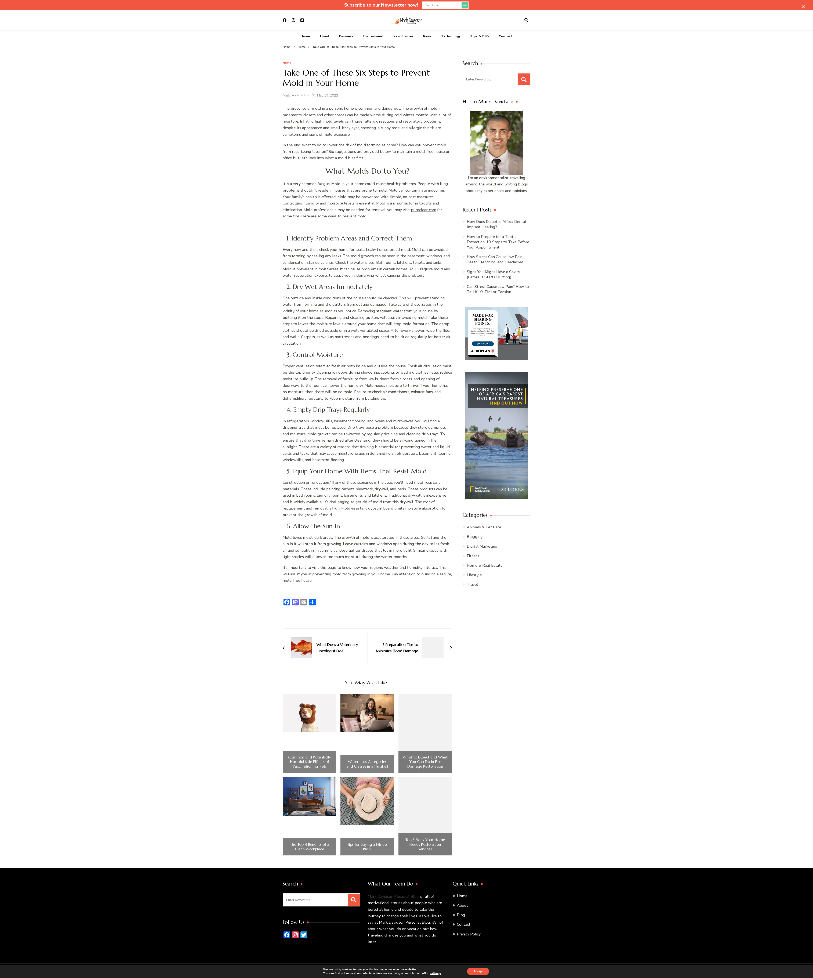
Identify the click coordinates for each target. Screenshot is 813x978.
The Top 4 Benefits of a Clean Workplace (309, 846)
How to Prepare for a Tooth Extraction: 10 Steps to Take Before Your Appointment (498, 242)
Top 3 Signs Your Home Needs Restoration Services (425, 844)
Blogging (475, 536)
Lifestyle (474, 574)
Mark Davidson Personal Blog (393, 896)
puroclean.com (423, 209)
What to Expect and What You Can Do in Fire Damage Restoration (425, 762)
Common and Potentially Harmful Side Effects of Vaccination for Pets (309, 762)
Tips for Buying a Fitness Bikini (367, 846)
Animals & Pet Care (484, 527)
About (324, 36)
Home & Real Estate (485, 565)
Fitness (473, 555)
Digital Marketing (482, 546)
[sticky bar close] (803, 7)
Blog (461, 914)
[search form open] (526, 20)
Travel (472, 584)
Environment (373, 36)
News (427, 36)
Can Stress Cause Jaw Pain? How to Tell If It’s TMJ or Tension (498, 289)
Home (305, 36)
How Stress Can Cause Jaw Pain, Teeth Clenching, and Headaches (495, 259)
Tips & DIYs (479, 36)
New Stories (403, 36)
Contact (505, 36)
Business (346, 36)
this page (328, 567)
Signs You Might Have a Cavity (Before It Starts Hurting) (493, 274)
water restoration (298, 275)
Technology (451, 36)
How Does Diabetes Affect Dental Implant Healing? (496, 224)
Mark (286, 95)
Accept (478, 971)
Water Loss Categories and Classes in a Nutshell (367, 763)
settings (435, 973)
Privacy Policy (469, 934)
